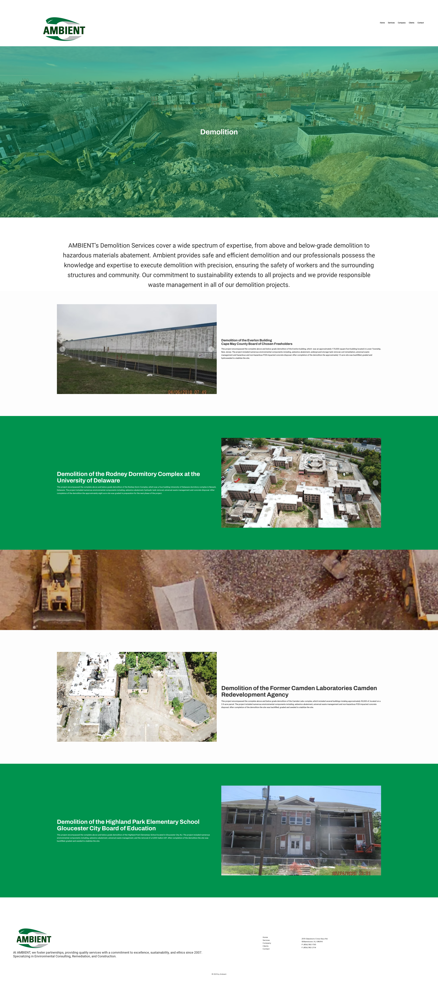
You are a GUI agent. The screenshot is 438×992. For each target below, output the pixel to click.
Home (265, 937)
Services (266, 940)
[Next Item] (211, 349)
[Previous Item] (62, 349)
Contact (266, 949)
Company (267, 943)
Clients (266, 946)
